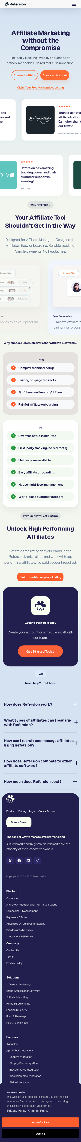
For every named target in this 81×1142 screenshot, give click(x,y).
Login (32, 811)
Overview (12, 898)
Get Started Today (40, 651)
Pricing (22, 811)
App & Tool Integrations (20, 1050)
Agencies (12, 1043)
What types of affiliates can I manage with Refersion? (37, 722)
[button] (74, 4)
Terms (10, 956)
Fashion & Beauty (16, 1009)
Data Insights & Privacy (19, 929)
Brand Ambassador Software (23, 990)
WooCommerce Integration (25, 1075)
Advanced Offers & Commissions (25, 923)
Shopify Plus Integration (23, 1063)
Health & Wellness (17, 1022)
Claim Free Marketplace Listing (40, 577)
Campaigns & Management (22, 910)
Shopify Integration (20, 1056)
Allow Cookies (40, 1122)
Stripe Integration (19, 1082)
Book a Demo (19, 822)
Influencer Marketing (18, 984)
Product (11, 811)
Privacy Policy (16, 1110)
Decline (40, 1133)
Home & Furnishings (18, 1003)
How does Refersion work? (28, 704)
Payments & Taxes (16, 917)
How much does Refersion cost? (33, 781)
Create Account (47, 811)
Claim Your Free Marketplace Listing (40, 87)
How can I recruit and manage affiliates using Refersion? (39, 742)
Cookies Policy (38, 1110)
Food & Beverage (16, 1016)
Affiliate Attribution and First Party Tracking (31, 904)
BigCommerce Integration (24, 1069)
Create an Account (55, 75)
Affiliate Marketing (17, 997)
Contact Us (12, 950)
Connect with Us (25, 75)
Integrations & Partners (19, 936)
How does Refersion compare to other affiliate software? (38, 763)
